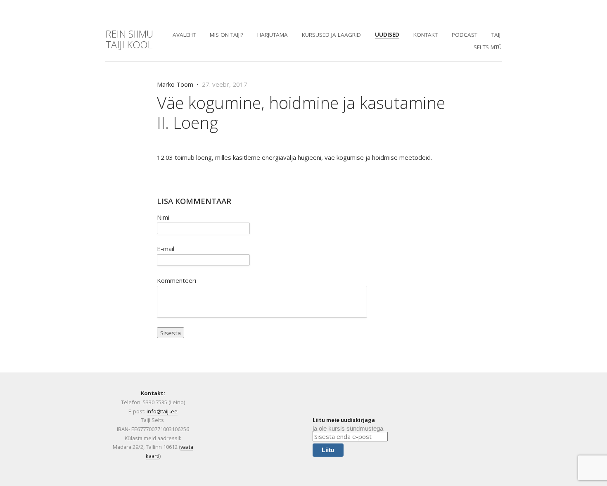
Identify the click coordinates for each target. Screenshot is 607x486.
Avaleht (184, 34)
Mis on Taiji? (226, 34)
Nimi (163, 217)
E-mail (165, 248)
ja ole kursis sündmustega (348, 428)
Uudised (387, 34)
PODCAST (464, 34)
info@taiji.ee (162, 411)
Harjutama (272, 34)
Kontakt (425, 34)
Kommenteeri (176, 280)
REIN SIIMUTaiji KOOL (129, 39)
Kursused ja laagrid (331, 34)
